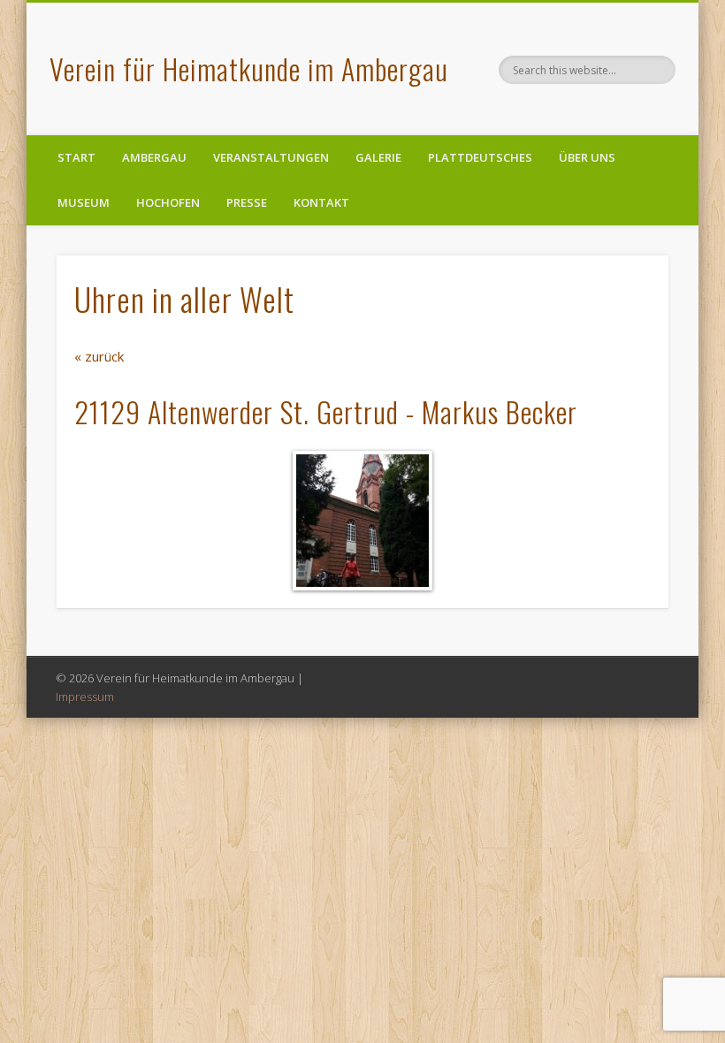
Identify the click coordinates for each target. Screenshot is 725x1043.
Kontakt (321, 202)
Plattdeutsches (480, 157)
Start (76, 157)
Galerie (378, 157)
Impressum (85, 696)
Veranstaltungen (271, 157)
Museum (83, 202)
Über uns (587, 157)
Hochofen (168, 202)
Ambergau (154, 157)
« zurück (99, 356)
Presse (246, 202)
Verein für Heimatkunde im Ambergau (249, 68)
